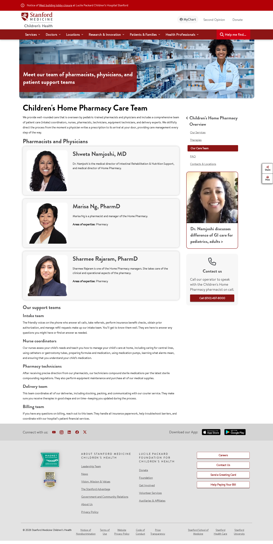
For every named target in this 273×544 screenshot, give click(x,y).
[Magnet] (49, 460)
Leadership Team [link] (91, 466)
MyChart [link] (190, 19)
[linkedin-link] (69, 433)
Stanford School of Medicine (198, 531)
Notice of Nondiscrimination (86, 531)
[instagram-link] (61, 433)
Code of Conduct (140, 531)
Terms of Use (105, 531)
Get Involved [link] (147, 485)
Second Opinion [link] (214, 20)
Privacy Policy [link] (89, 512)
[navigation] (136, 34)
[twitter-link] (85, 433)
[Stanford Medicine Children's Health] (36, 19)
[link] (212, 298)
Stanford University (239, 531)
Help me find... (235, 34)
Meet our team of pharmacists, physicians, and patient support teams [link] (78, 78)
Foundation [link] (146, 478)
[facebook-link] (77, 433)
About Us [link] (87, 504)
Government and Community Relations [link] (104, 497)
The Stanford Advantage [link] (95, 489)
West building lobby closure (55, 5)
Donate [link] (238, 20)
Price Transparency (157, 531)
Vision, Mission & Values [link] (95, 482)
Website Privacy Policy (121, 531)
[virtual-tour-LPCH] (54, 433)
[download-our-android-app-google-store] (235, 432)
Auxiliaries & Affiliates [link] (152, 501)
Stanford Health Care (220, 531)
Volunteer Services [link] (150, 493)
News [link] (84, 474)
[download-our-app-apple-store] (211, 432)
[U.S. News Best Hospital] (49, 480)
